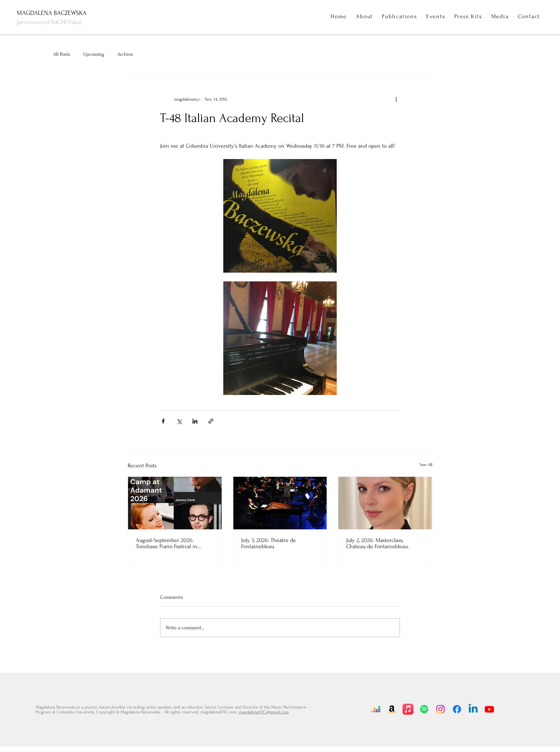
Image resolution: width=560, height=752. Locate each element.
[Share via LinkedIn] (195, 421)
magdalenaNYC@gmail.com (264, 711)
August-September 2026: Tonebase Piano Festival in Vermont (166, 543)
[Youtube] (489, 709)
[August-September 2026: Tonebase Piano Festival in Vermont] (175, 503)
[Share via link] (211, 421)
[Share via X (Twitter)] (179, 421)
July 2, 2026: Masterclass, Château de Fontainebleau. (377, 543)
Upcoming (93, 54)
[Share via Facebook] (163, 421)
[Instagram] (440, 709)
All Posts (61, 54)
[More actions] (396, 99)
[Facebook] (456, 709)
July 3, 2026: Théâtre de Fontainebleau (268, 543)
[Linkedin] (473, 709)
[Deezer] (375, 709)
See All (426, 464)
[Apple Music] (408, 709)
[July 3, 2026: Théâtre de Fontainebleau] (280, 503)
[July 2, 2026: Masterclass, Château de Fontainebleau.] (385, 503)
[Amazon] (391, 709)
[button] (436, 16)
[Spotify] (424, 709)
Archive (125, 54)
